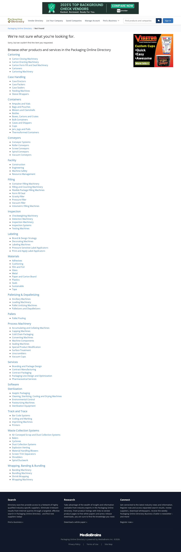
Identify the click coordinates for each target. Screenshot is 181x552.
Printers (16, 425)
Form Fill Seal (18, 193)
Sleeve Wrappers (20, 94)
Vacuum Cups (19, 356)
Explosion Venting (21, 447)
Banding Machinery (21, 469)
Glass (14, 270)
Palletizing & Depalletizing (23, 294)
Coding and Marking (22, 418)
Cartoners (17, 68)
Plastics (16, 279)
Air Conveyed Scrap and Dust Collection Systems (36, 434)
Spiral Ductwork (20, 460)
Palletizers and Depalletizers (26, 308)
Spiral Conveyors (20, 151)
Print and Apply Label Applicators (28, 250)
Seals (14, 282)
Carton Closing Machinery (25, 58)
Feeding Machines (21, 90)
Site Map (108, 544)
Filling (11, 179)
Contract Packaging (21, 372)
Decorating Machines (22, 241)
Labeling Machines (21, 244)
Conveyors (14, 138)
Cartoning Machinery (22, 71)
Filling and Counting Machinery (27, 186)
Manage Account (92, 20)
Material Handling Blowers (25, 450)
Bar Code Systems (21, 415)
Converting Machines (22, 337)
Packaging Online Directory (20, 28)
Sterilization (15, 389)
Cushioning (17, 263)
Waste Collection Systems (23, 430)
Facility (12, 160)
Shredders (17, 457)
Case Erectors (19, 81)
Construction (18, 164)
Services (13, 362)
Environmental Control (23, 399)
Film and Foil (18, 267)
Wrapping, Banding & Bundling (26, 465)
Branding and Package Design (27, 366)
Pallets (12, 314)
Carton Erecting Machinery (25, 62)
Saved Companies (74, 20)
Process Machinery (19, 323)
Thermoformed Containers (25, 132)
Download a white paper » (75, 522)
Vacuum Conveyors (21, 154)
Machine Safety (19, 170)
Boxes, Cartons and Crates (25, 116)
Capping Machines (21, 331)
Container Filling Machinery (25, 183)
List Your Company (54, 20)
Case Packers (18, 84)
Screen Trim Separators (24, 453)
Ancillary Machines (21, 299)
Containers (14, 99)
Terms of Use (92, 544)
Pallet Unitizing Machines (24, 305)
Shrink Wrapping (20, 476)
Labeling (13, 234)
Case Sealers (18, 87)
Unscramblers (19, 353)
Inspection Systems (21, 225)
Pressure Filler (19, 199)
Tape (14, 289)
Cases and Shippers (22, 122)
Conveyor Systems (21, 142)
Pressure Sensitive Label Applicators (30, 247)
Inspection (14, 211)
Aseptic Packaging (21, 393)
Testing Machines (20, 228)
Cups (14, 126)
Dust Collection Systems (24, 444)
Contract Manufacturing (24, 369)
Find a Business (110, 20)
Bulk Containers (20, 119)
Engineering (18, 167)
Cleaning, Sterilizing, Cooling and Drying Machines (37, 396)
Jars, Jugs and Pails (21, 129)
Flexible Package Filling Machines (28, 190)
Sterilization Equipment (24, 405)
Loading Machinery (21, 302)
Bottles (15, 113)
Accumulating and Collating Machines (30, 327)
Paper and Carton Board (24, 276)
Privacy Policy (74, 544)
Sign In (168, 20)
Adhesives (17, 260)
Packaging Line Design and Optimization (32, 375)
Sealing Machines (20, 343)
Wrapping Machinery (22, 479)
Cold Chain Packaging (22, 334)
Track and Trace (17, 411)
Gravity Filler (18, 196)
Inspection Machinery (23, 222)
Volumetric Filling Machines (25, 206)
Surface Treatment (21, 350)
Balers (15, 438)
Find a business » (15, 522)
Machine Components (23, 340)
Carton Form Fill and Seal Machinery (30, 65)
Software (13, 384)
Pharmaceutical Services (24, 379)
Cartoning (14, 54)
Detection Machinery (22, 218)
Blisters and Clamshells (23, 110)
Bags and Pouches (21, 106)
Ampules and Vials (21, 103)
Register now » (126, 522)
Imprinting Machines (22, 421)
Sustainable (18, 286)
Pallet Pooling (19, 318)
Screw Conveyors (20, 148)
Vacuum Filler (19, 202)
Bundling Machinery (22, 473)
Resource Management (23, 174)
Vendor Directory (35, 20)
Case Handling (16, 77)
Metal (15, 273)
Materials (13, 256)
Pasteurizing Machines (23, 402)
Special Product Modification (26, 347)
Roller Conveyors (20, 145)
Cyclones (16, 441)
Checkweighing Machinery (25, 215)
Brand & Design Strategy (24, 238)
